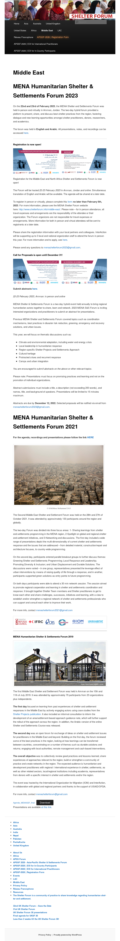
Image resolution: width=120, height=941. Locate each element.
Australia (37, 23)
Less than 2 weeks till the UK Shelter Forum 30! (36, 918)
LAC (60, 30)
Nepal (16, 835)
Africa (33, 30)
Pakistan (17, 838)
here (26, 132)
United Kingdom (53, 23)
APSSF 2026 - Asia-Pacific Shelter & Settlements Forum (40, 862)
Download (45, 802)
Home (16, 23)
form (70, 201)
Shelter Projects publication (27, 714)
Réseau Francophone (23, 37)
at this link (46, 807)
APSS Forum (19, 859)
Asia (26, 23)
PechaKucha (19, 842)
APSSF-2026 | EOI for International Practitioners (36, 43)
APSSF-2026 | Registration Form (53, 37)
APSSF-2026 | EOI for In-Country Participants (34, 50)
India (15, 832)
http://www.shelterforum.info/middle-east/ (39, 209)
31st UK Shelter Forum (24, 909)
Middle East (47, 30)
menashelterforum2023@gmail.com (62, 247)
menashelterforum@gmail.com (52, 794)
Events (16, 875)
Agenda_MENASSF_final (24, 802)
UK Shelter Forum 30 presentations (30, 912)
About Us (17, 852)
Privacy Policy (20, 885)
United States (20, 30)
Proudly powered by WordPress (68, 934)
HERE (90, 437)
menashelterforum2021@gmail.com (54, 610)
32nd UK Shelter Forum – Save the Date (32, 905)
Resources (18, 892)
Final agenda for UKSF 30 (25, 915)
